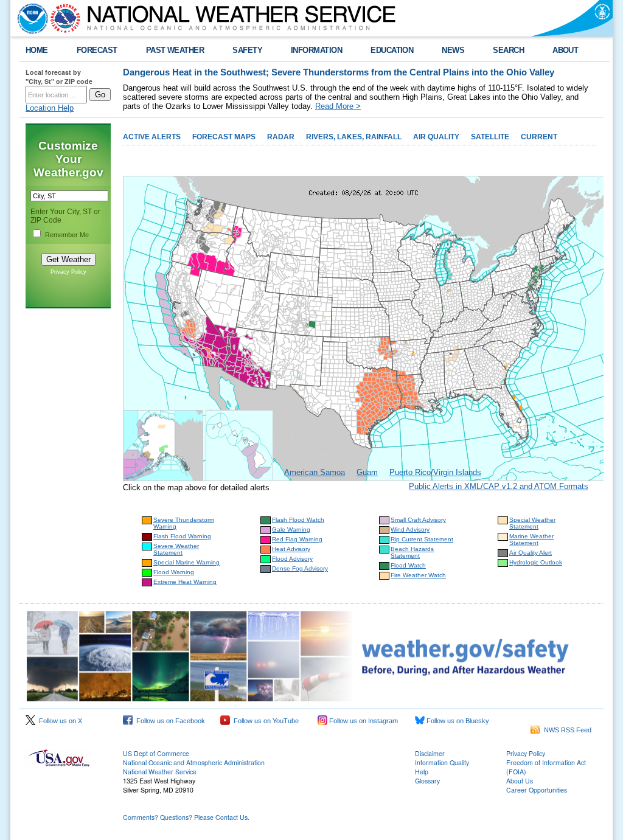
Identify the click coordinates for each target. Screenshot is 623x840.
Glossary (427, 780)
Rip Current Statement (422, 539)
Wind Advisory (410, 529)
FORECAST (97, 50)
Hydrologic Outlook (535, 562)
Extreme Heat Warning (185, 581)
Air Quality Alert (530, 552)
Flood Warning (173, 572)
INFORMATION (316, 50)
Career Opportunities (536, 789)
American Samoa (314, 472)
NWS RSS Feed (565, 730)
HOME (37, 50)
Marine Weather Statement (531, 539)
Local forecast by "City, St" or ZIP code (59, 77)
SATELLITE (490, 137)
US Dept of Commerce (156, 753)
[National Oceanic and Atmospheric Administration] (30, 18)
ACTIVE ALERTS (152, 137)
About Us (519, 780)
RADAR (280, 137)
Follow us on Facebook (169, 720)
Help (421, 771)
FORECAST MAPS (224, 137)
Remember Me (67, 234)
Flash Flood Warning (182, 536)
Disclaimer (430, 753)
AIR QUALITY (436, 137)
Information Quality (442, 762)
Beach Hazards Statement (412, 552)
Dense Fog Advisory (300, 568)
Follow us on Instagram (362, 720)
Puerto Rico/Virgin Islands (435, 472)
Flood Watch (408, 565)
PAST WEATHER (175, 50)
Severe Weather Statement (176, 549)
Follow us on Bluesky (457, 720)
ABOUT (565, 50)
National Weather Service (160, 771)
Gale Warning (291, 529)
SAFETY (247, 50)
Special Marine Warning (186, 562)
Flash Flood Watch (298, 519)
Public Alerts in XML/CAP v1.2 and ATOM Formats (498, 486)
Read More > (338, 106)
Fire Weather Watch (418, 575)
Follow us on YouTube (264, 720)
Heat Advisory (291, 549)
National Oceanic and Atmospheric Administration (194, 762)
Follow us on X (58, 720)
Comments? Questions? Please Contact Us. (186, 817)
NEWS (453, 50)
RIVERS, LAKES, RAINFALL (354, 137)
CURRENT (539, 137)
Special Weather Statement (532, 523)
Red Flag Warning (297, 539)
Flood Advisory (292, 558)
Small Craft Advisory (418, 519)
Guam (367, 472)
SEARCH (508, 50)
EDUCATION (392, 50)
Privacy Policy (68, 272)
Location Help (50, 108)
